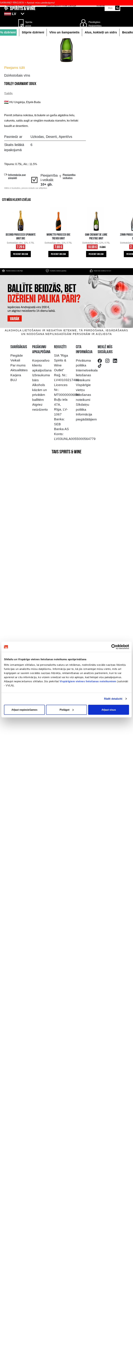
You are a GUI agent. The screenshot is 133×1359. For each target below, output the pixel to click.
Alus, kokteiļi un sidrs (101, 32)
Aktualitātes (19, 370)
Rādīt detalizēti (113, 698)
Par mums (18, 365)
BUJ (13, 380)
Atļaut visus (108, 709)
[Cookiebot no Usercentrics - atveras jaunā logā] (114, 646)
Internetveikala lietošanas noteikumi (87, 375)
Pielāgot (64, 709)
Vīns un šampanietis (64, 32)
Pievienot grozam (20, 254)
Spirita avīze (28, 24)
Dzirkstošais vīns (17, 75)
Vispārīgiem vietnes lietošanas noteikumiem (88, 681)
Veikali (15, 360)
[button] (66, 14)
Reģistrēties (94, 25)
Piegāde (16, 355)
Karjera (15, 375)
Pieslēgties (94, 22)
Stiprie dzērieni (33, 32)
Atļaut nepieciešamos (24, 709)
